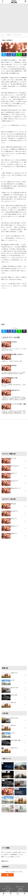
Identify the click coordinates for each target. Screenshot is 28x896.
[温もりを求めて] (17, 466)
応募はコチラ (4, 861)
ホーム (7, 886)
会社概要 (8, 891)
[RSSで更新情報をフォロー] (7, 874)
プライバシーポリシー (7, 889)
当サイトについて (20, 886)
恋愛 (4, 324)
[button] (24, 54)
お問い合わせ (20, 891)
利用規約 (20, 889)
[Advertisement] (14, 18)
